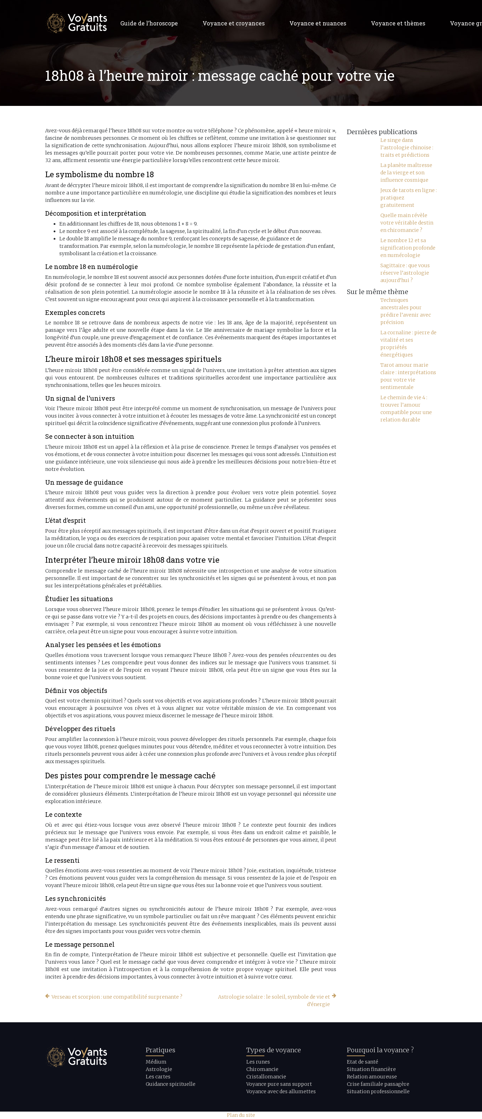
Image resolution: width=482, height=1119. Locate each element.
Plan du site (241, 1115)
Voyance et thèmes (398, 23)
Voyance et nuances (317, 23)
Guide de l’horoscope (149, 23)
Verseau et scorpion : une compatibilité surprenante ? (117, 997)
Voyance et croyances (234, 23)
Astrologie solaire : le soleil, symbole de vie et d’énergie (274, 1000)
